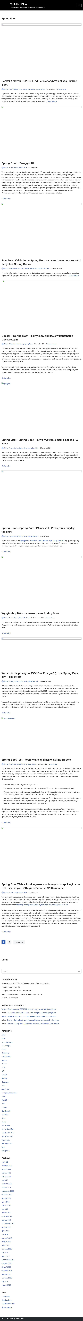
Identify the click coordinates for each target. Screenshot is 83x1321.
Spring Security (7, 1136)
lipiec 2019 (5, 1231)
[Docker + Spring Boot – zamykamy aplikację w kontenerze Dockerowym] (41, 306)
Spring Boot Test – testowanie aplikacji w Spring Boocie (36, 759)
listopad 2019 (6, 1220)
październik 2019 (8, 1223)
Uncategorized (40, 89)
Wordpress (5, 1151)
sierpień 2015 (6, 1274)
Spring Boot (31, 89)
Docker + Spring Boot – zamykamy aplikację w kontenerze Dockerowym (33, 1020)
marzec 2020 (6, 1205)
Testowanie (31, 764)
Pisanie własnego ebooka (11, 987)
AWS (11, 89)
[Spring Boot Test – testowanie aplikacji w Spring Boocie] (41, 736)
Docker (12, 344)
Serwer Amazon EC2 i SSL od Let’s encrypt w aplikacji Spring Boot (25, 983)
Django (4, 1060)
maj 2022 (5, 1162)
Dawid (4, 1016)
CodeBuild (5, 1053)
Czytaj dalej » (52, 101)
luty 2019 (5, 1234)
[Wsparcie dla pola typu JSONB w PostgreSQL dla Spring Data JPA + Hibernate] (41, 653)
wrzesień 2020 (7, 1194)
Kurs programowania (9, 1093)
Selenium (5, 1114)
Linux (3, 1096)
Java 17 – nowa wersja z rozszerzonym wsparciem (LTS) (22, 994)
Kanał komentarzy (8, 1304)
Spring (25, 89)
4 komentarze (50, 618)
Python (4, 1107)
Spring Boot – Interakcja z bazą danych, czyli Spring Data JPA (42, 541)
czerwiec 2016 (7, 1263)
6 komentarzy (51, 344)
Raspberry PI (6, 1111)
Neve (3, 1319)
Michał (6, 89)
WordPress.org (7, 1307)
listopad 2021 (6, 1173)
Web (29, 618)
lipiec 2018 (5, 1245)
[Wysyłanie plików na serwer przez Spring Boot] (41, 583)
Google (4, 1075)
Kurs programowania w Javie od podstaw (16, 991)
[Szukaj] (79, 971)
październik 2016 (8, 1260)
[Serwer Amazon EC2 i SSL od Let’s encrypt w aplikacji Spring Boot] (41, 50)
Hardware (5, 1082)
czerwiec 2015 (7, 1278)
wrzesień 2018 (7, 1238)
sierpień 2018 (6, 1242)
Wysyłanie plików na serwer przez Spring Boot (30, 613)
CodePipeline (6, 1057)
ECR (3, 1067)
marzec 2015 (6, 1285)
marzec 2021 (6, 1176)
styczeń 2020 (6, 1213)
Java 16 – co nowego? (10, 998)
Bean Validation (15, 268)
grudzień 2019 (7, 1216)
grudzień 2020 (7, 1184)
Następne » (19, 942)
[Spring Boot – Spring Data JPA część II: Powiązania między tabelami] (41, 497)
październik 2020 (8, 1191)
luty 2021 (5, 1180)
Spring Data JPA (43, 268)
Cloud (16, 89)
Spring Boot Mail (33, 448)
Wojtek (4, 1009)
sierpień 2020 (6, 1198)
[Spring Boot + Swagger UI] (41, 132)
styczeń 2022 (6, 1169)
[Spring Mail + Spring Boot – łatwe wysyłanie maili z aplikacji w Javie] (41, 409)
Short (3, 1118)
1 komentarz (53, 764)
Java (20, 89)
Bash (3, 1038)
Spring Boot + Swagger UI (18, 163)
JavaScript (5, 1089)
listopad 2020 (6, 1187)
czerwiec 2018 (7, 1249)
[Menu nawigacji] (79, 5)
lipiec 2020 (5, 1202)
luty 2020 (5, 1209)
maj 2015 (5, 1281)
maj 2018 (5, 1252)
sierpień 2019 (6, 1227)
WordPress (20, 1319)
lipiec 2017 (5, 1256)
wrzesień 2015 (7, 1271)
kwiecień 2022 (7, 1166)
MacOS (4, 1100)
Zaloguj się (6, 1296)
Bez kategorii (6, 1046)
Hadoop (4, 1078)
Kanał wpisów (7, 1300)
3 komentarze (61, 89)
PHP (3, 1104)
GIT (3, 1071)
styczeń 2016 (6, 1267)
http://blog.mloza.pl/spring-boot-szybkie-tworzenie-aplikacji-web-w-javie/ (42, 905)
